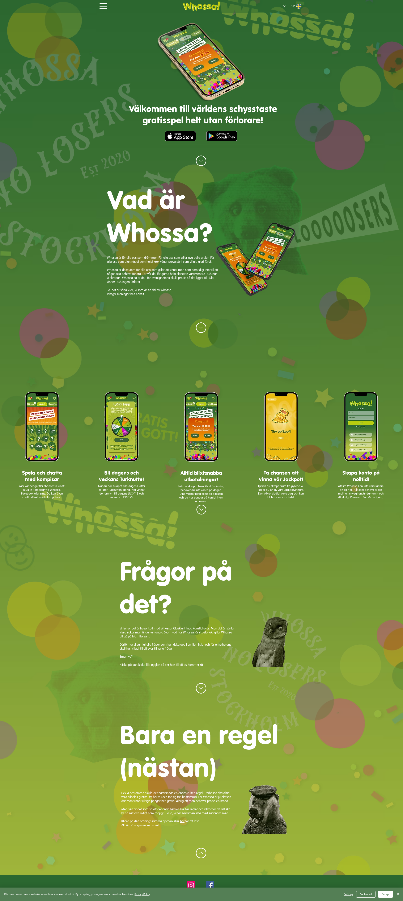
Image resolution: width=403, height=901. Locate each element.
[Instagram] (191, 885)
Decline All (366, 894)
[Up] (201, 161)
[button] (103, 6)
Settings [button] (348, 894)
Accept (385, 894)
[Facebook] (210, 885)
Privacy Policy (142, 894)
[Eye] (201, 6)
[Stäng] (397, 894)
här (182, 821)
